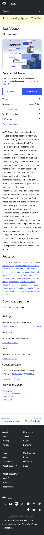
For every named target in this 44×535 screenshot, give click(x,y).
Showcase (28, 432)
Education (6, 272)
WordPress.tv (9, 466)
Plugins (26, 440)
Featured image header (20, 272)
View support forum (10, 342)
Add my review (8, 326)
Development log (9, 391)
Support (6, 457)
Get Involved (29, 453)
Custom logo (33, 266)
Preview (11, 91)
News (5, 436)
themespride (12, 34)
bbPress (7, 482)
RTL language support (18, 285)
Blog (20, 262)
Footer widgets (29, 275)
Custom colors (8, 266)
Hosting (5, 440)
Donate (27, 461)
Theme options (8, 288)
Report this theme (9, 359)
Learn (4, 453)
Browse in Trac (8, 397)
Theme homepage (9, 124)
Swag (27, 466)
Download (32, 91)
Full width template (17, 278)
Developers (7, 461)
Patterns (27, 445)
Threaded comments (24, 288)
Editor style (30, 269)
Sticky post (33, 285)
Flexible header (15, 275)
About (5, 432)
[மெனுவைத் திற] (40, 3)
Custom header (21, 266)
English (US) (17, 373)
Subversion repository (11, 394)
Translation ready (17, 291)
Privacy (5, 445)
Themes (5, 11)
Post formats (25, 282)
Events (26, 457)
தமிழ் (10, 498)
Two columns (30, 291)
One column (14, 282)
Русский (30, 373)
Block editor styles (10, 262)
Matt (5, 478)
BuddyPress (9, 487)
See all (39, 326)
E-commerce (19, 269)
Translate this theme (10, 379)
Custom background (31, 262)
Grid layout (30, 278)
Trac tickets (7, 400)
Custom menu (7, 269)
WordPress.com (10, 474)
